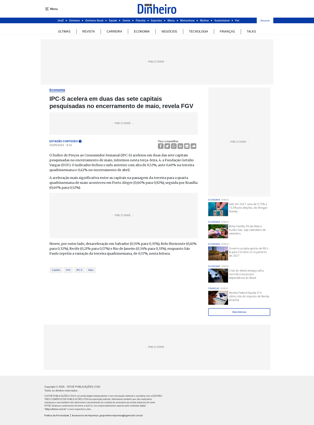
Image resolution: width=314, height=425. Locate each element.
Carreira (114, 31)
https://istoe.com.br (55, 409)
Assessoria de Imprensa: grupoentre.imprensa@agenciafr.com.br (107, 415)
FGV (68, 270)
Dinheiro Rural (94, 20)
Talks (251, 31)
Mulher (204, 20)
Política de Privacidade (56, 415)
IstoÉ (61, 20)
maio (90, 270)
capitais (56, 270)
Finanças (227, 31)
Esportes (156, 20)
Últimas (64, 31)
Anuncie (265, 20)
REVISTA (88, 31)
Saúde (113, 20)
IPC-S (79, 270)
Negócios (169, 31)
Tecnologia (198, 31)
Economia (142, 31)
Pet (237, 20)
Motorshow (187, 20)
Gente (126, 20)
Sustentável (222, 20)
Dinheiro (74, 20)
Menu (171, 20)
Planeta (141, 20)
